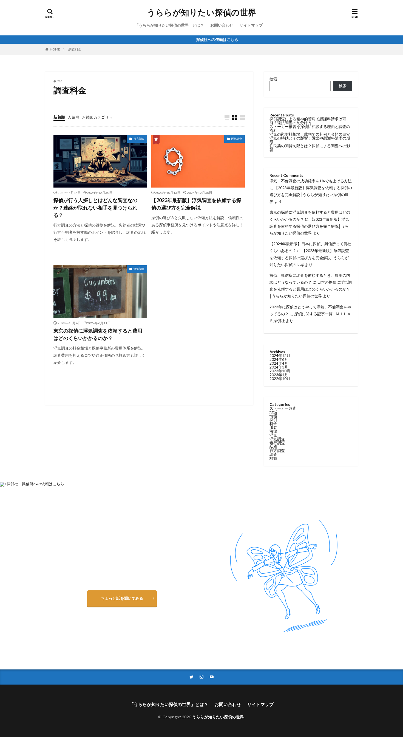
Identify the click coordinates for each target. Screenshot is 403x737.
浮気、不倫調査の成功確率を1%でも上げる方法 (310, 180)
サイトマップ (251, 25)
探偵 (273, 419)
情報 (273, 416)
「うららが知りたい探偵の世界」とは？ (169, 25)
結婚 (273, 446)
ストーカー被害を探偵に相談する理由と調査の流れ (309, 128)
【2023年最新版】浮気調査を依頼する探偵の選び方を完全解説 (196, 204)
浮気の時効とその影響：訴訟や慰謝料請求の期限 (309, 140)
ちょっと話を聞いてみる (122, 598)
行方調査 (139, 138)
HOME (55, 49)
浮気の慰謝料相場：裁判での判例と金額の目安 (309, 134)
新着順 (59, 117)
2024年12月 (279, 355)
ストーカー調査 (282, 408)
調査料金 (74, 49)
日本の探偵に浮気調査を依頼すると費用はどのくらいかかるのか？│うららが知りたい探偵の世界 (310, 289)
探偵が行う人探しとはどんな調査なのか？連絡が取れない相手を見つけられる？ (95, 207)
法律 (273, 431)
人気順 (73, 117)
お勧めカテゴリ (95, 117)
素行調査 (277, 442)
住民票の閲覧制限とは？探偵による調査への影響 (309, 147)
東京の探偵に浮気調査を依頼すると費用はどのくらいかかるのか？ (97, 334)
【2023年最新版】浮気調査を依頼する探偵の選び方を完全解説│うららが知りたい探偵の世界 (310, 194)
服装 (273, 427)
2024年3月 (278, 367)
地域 (273, 412)
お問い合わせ (221, 25)
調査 (273, 454)
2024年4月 (278, 363)
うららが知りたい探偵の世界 (201, 12)
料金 (273, 423)
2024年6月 (278, 359)
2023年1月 (278, 374)
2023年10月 (279, 371)
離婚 (273, 458)
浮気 (273, 435)
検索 (273, 79)
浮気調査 (236, 138)
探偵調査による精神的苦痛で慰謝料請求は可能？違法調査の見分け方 (307, 120)
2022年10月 (279, 378)
